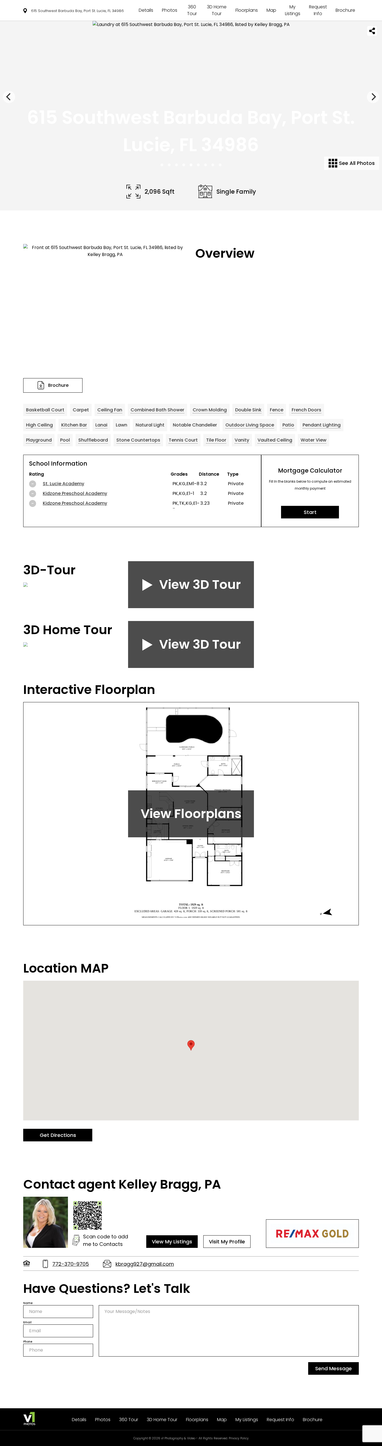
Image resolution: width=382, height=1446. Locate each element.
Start (310, 512)
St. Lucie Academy (63, 483)
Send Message (333, 1368)
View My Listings (172, 1241)
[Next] (373, 97)
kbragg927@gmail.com (144, 1263)
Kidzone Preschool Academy (75, 493)
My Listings (292, 10)
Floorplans (246, 10)
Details (146, 10)
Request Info (318, 10)
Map (271, 10)
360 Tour (192, 10)
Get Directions (58, 1135)
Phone (27, 1342)
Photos (169, 10)
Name (27, 1303)
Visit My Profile (227, 1241)
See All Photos (356, 163)
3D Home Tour (217, 10)
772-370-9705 (70, 1263)
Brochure (345, 10)
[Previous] (9, 97)
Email (27, 1322)
